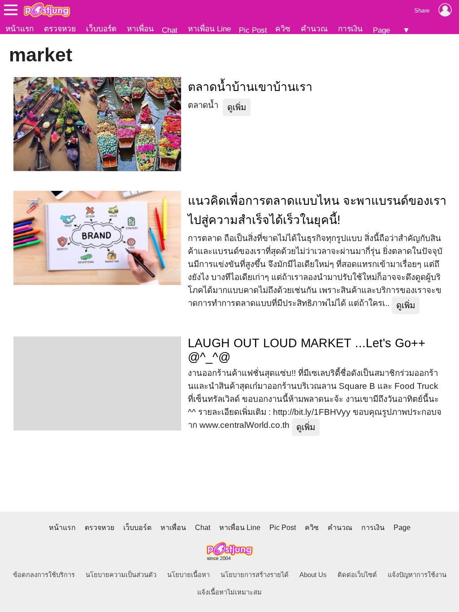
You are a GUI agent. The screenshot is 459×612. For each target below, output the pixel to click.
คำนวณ (314, 28)
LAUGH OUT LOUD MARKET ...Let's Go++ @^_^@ (306, 350)
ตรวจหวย (60, 28)
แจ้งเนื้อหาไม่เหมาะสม (229, 592)
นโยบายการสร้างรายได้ (255, 574)
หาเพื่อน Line (209, 28)
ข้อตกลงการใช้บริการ (44, 574)
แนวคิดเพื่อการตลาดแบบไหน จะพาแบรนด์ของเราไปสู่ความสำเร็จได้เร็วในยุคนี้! (317, 210)
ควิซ (282, 28)
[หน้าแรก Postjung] (46, 10)
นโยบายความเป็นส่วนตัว (121, 574)
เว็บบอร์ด (101, 28)
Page (381, 30)
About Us (313, 574)
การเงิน (350, 28)
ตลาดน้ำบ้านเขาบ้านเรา (250, 87)
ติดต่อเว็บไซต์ (357, 574)
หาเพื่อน (140, 28)
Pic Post (253, 30)
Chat (170, 30)
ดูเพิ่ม (236, 107)
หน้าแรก (19, 28)
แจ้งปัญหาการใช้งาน (417, 574)
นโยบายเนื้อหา (188, 574)
